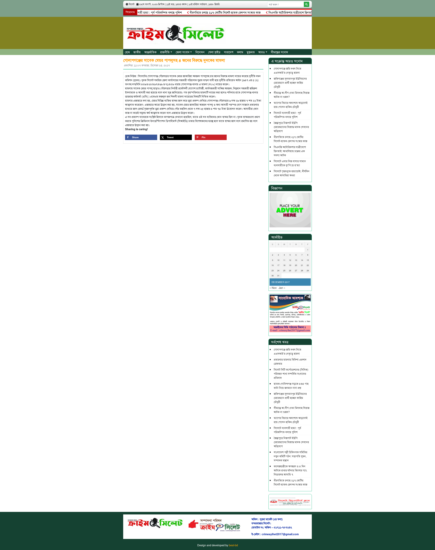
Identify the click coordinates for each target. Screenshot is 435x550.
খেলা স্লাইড (214, 52)
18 (284, 265)
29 (308, 270)
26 (290, 270)
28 (302, 270)
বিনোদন (200, 52)
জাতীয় (137, 52)
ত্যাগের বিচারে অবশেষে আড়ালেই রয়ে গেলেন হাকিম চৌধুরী (291, 105)
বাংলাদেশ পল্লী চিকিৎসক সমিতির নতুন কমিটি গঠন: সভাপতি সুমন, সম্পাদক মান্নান (290, 456)
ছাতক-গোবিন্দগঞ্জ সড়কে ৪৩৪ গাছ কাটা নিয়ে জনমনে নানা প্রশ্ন (291, 386)
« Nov (273, 288)
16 (273, 265)
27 (296, 270)
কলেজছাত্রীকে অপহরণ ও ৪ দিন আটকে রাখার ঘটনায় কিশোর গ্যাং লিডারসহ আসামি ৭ (290, 470)
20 (296, 265)
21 (302, 265)
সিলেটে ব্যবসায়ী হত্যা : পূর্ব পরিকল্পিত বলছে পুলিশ (141, 12)
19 (290, 265)
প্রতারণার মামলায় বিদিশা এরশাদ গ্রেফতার (290, 362)
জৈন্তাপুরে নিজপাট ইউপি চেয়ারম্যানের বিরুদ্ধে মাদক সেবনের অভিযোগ (291, 127)
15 (308, 260)
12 (290, 260)
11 (284, 260)
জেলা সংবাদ (182, 52)
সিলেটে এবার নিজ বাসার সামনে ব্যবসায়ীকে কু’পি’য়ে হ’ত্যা (290, 163)
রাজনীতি (165, 52)
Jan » (282, 288)
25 (284, 270)
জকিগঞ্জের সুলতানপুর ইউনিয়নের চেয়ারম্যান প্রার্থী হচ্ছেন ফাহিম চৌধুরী (290, 83)
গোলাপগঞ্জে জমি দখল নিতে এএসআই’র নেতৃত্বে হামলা (287, 71)
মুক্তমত (251, 52)
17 (278, 265)
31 (278, 275)
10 (278, 260)
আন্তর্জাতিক (150, 52)
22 (308, 265)
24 (278, 270)
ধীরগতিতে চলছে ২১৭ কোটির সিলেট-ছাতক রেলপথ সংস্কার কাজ (213, 12)
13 (296, 260)
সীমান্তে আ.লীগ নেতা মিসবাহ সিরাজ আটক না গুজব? (291, 95)
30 (273, 275)
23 (273, 270)
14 (302, 260)
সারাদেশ (228, 52)
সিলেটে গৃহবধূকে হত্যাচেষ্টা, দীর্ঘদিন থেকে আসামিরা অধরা (291, 173)
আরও (261, 52)
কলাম (240, 52)
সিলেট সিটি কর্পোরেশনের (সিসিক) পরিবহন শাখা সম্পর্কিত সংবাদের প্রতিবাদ (291, 374)
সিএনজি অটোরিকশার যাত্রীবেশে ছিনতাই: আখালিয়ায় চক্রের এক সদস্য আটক (299, 12)
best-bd (233, 545)
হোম (127, 52)
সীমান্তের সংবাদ (279, 52)
